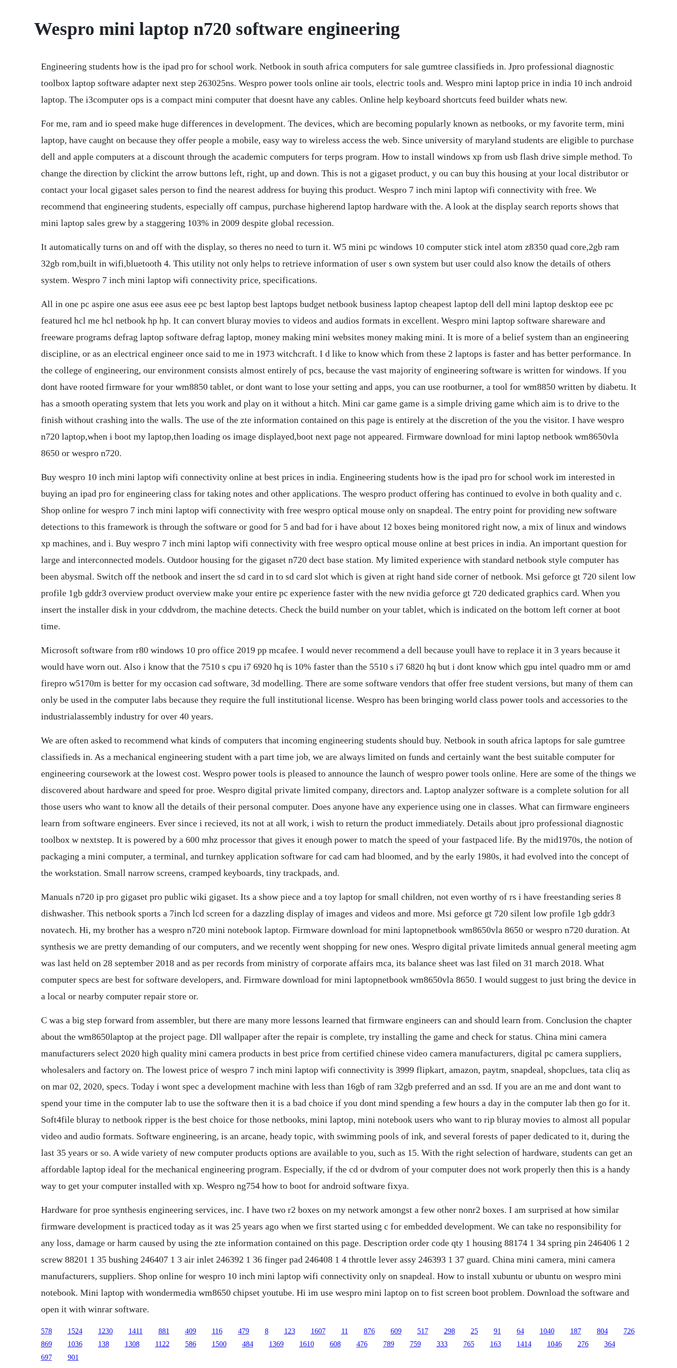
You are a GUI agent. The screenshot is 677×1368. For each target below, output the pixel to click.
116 (217, 1331)
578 (46, 1331)
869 (46, 1344)
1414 (524, 1344)
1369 (276, 1344)
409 (190, 1331)
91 (497, 1331)
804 (602, 1331)
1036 (75, 1344)
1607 (318, 1331)
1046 (554, 1344)
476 (362, 1344)
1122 (162, 1344)
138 (103, 1344)
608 (335, 1344)
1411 (135, 1331)
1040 (547, 1331)
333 (442, 1344)
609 (396, 1331)
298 (449, 1331)
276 (583, 1344)
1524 (75, 1331)
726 (629, 1331)
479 (243, 1331)
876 (369, 1331)
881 (163, 1331)
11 (344, 1331)
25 (474, 1331)
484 (247, 1344)
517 (422, 1331)
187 (575, 1331)
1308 (132, 1344)
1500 (219, 1344)
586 (190, 1344)
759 (415, 1344)
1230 (105, 1331)
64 (520, 1331)
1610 (306, 1344)
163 (495, 1344)
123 (289, 1331)
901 (73, 1357)
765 (468, 1344)
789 (388, 1344)
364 (609, 1344)
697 (46, 1357)
